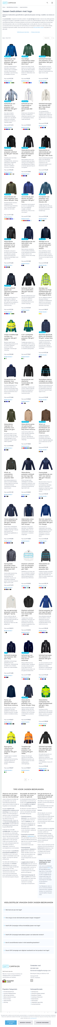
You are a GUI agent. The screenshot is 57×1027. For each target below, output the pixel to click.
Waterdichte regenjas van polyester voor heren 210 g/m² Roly (28, 702)
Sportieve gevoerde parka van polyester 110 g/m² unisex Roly (46, 336)
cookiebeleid (33, 1018)
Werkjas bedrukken (35, 32)
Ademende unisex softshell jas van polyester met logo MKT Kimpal (27, 521)
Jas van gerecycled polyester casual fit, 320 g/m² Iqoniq (10, 612)
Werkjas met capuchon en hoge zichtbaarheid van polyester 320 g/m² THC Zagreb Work (45, 291)
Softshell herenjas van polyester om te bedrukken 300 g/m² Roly (46, 61)
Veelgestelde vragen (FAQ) (37, 1002)
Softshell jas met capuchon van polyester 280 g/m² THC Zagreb (10, 61)
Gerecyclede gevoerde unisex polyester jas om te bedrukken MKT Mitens (10, 567)
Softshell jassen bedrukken (23, 32)
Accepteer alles (10, 1022)
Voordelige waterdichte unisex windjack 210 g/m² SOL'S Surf (28, 61)
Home (4, 7)
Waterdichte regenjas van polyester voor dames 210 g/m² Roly (9, 427)
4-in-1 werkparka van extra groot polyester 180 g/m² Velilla (27, 337)
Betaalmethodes (34, 998)
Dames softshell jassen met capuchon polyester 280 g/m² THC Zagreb (11, 291)
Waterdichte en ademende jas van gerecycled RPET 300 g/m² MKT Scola (45, 152)
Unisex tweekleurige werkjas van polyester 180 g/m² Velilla (11, 337)
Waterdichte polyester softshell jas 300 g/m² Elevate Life (11, 152)
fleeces (49, 867)
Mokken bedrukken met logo (10, 996)
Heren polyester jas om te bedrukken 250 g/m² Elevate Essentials (10, 521)
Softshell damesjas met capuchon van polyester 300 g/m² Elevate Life (45, 749)
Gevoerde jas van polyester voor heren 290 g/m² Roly (11, 381)
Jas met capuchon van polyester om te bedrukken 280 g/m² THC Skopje (46, 521)
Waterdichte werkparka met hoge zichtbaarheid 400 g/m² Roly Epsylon (45, 703)
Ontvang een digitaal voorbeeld (38, 993)
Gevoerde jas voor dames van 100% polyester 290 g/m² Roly (27, 199)
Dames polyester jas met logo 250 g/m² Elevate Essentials (46, 612)
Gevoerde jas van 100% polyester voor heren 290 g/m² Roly (11, 198)
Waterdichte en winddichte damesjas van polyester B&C (44, 566)
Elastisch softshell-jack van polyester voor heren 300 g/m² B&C (27, 613)
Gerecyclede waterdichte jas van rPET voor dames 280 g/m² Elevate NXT (45, 476)
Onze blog (6, 1002)
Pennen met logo (7, 998)
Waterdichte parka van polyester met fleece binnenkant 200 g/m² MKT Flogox (27, 153)
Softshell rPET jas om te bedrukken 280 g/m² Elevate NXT (27, 290)
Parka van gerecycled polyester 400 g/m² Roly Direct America (11, 702)
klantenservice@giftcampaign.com (40, 970)
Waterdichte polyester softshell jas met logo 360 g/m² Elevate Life (27, 475)
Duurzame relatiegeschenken (10, 993)
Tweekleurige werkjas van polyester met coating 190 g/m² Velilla (27, 750)
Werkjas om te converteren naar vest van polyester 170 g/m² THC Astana (45, 245)
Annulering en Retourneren (37, 996)
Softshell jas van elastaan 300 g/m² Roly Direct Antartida (27, 657)
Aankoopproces (34, 991)
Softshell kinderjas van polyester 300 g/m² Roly (10, 657)
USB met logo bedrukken (9, 995)
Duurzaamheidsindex (35, 1004)
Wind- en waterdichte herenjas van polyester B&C (9, 475)
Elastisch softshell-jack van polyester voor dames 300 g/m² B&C (27, 566)
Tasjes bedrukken (7, 1000)
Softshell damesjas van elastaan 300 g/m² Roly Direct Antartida (45, 106)
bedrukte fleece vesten (38, 27)
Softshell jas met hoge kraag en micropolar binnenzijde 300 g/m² (27, 107)
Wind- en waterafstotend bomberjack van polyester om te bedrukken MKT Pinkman (44, 428)
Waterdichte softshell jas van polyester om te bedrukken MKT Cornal (9, 245)
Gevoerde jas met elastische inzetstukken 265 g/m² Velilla (27, 382)
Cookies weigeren (42, 1022)
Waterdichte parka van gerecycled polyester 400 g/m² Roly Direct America (28, 426)
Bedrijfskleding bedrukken (12, 7)
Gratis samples (34, 1000)
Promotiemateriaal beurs (9, 991)
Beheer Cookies (25, 1022)
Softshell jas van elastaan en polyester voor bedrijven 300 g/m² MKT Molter (10, 107)
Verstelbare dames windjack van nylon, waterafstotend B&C (46, 381)
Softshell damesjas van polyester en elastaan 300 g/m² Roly (45, 657)
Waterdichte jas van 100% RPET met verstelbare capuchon (28, 244)
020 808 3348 (34, 968)
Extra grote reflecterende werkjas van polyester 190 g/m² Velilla (10, 750)
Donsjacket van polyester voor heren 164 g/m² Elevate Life (44, 199)
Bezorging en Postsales (36, 995)
